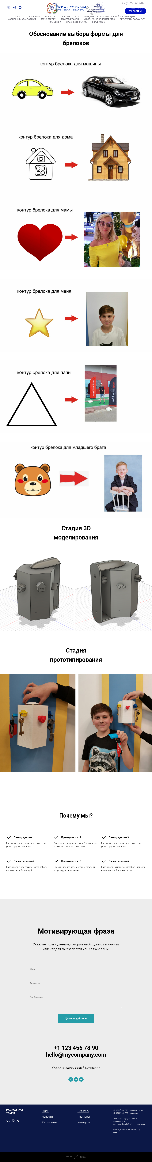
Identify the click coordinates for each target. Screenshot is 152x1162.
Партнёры (83, 1116)
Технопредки (48, 19)
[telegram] (81, 1079)
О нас (6, 7)
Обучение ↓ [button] (34, 16)
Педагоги (83, 1111)
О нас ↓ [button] (19, 16)
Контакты (33, 7)
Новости (50, 16)
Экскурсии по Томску (132, 19)
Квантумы (83, 1122)
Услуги (18, 7)
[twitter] (70, 1079)
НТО (77, 16)
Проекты (65, 16)
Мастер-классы (70, 19)
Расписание (49, 1122)
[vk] (76, 1079)
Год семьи (55, 22)
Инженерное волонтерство (99, 19)
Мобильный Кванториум (22, 19)
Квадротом (98, 22)
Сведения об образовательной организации (109, 16)
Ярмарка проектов (76, 22)
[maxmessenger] (13, 1121)
